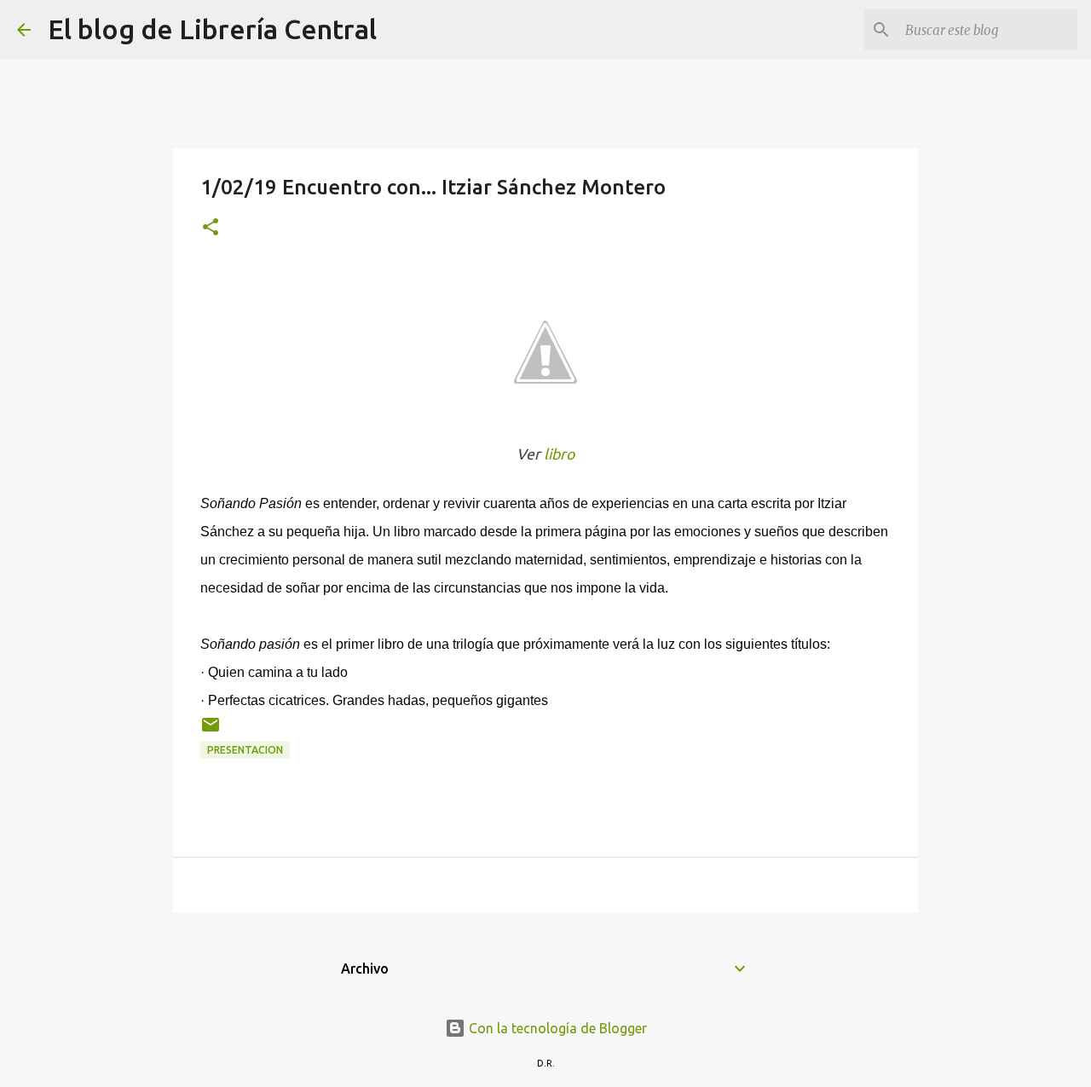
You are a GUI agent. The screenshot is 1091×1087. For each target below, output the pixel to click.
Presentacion (245, 749)
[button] (210, 228)
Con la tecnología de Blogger (556, 1028)
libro (559, 454)
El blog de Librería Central (212, 29)
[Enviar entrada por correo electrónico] (210, 731)
